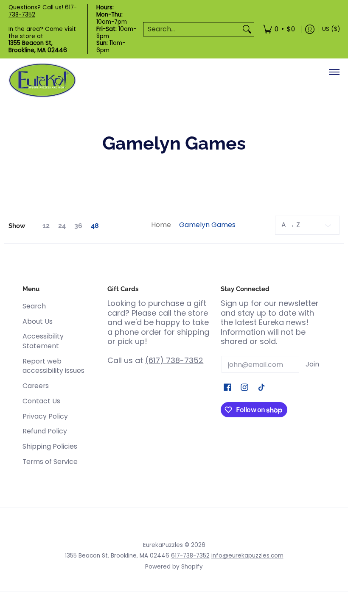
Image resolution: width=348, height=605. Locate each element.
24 (62, 226)
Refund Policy (44, 431)
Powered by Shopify (174, 567)
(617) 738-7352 (174, 360)
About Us (37, 321)
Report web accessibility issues (53, 366)
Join (312, 364)
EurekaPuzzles (163, 545)
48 (95, 226)
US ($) (331, 29)
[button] (227, 388)
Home (161, 225)
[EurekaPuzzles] (42, 80)
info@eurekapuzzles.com (247, 556)
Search (34, 306)
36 (78, 226)
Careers (35, 386)
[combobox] (191, 29)
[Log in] (309, 29)
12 (46, 226)
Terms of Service (50, 461)
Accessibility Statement (43, 341)
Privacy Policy (45, 416)
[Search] (247, 29)
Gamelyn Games (207, 225)
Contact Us (41, 401)
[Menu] (334, 72)
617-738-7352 (190, 556)
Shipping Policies (49, 446)
